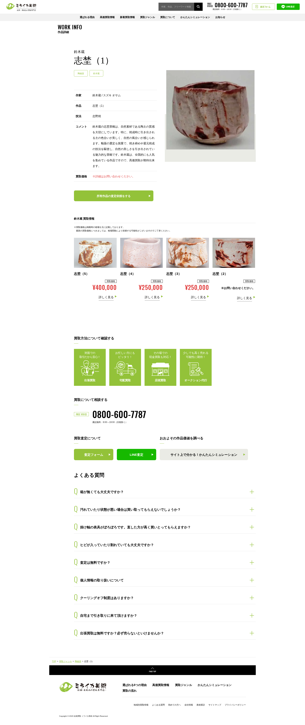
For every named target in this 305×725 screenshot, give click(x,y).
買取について (167, 17)
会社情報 (188, 705)
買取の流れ (129, 690)
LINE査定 (288, 7)
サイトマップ (214, 705)
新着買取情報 (127, 17)
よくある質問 (158, 705)
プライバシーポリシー (235, 705)
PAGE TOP (152, 671)
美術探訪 (200, 705)
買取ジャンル (147, 17)
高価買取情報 (107, 17)
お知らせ (220, 17)
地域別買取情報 (141, 705)
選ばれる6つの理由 (134, 684)
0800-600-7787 (119, 413)
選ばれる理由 (87, 17)
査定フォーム (263, 7)
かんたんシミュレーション (195, 17)
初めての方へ (174, 705)
